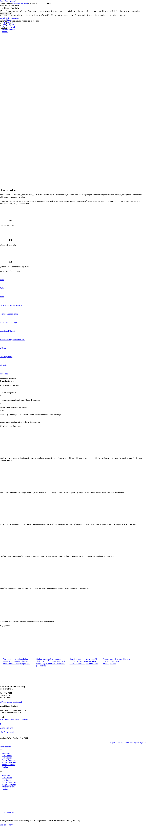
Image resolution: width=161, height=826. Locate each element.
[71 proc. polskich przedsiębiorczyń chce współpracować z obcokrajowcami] (118, 644)
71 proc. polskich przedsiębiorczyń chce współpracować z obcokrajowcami (116, 661)
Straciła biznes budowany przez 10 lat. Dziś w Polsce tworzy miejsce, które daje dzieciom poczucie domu (84, 661)
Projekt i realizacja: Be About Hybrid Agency (128, 742)
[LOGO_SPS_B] (71, 808)
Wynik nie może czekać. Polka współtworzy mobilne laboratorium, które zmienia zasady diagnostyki (17, 661)
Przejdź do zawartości (8, 1)
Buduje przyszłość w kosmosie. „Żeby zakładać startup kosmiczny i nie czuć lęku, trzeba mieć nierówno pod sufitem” (50, 662)
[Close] (1, 749)
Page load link (5, 747)
